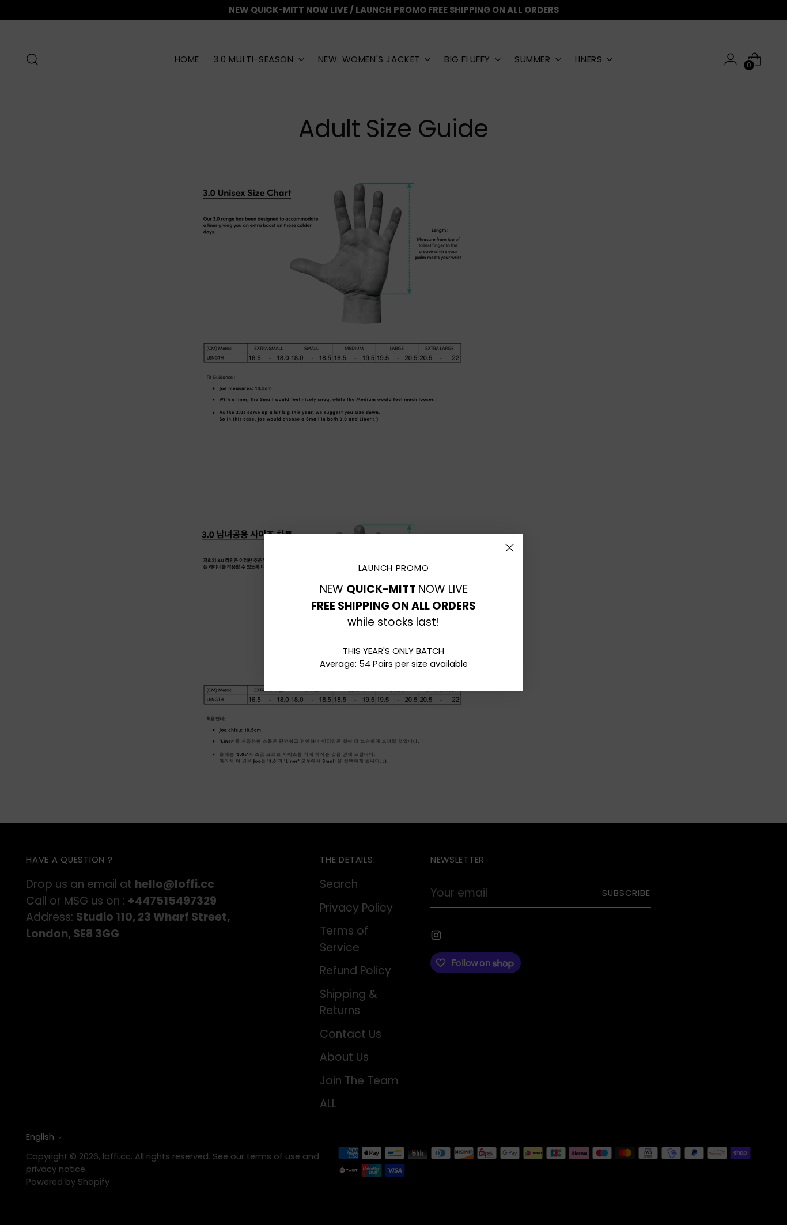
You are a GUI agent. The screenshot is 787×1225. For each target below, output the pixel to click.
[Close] (510, 548)
